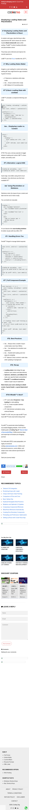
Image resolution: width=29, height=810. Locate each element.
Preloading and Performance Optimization (15, 515)
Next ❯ (24, 472)
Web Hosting (7, 772)
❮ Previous (6, 472)
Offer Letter (7, 764)
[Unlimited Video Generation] (5, 580)
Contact (14, 801)
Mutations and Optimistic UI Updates (13, 504)
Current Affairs (8, 759)
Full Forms (7, 755)
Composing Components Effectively (13, 507)
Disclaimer (21, 797)
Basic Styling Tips (8, 499)
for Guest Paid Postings (12, 2)
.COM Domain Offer (17, 586)
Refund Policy (9, 797)
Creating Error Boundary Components (13, 512)
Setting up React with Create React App (14, 517)
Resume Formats (9, 762)
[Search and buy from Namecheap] (23, 580)
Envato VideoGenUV (7, 597)
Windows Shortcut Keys (11, 781)
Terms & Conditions (14, 793)
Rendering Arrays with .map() (11, 491)
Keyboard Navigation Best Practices (13, 501)
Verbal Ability (8, 757)
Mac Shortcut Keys (9, 783)
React (13, 58)
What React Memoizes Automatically (13, 509)
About (8, 789)
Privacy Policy (17, 789)
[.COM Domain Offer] (14, 580)
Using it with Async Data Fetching (12, 493)
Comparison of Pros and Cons (11, 496)
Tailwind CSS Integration (10, 488)
